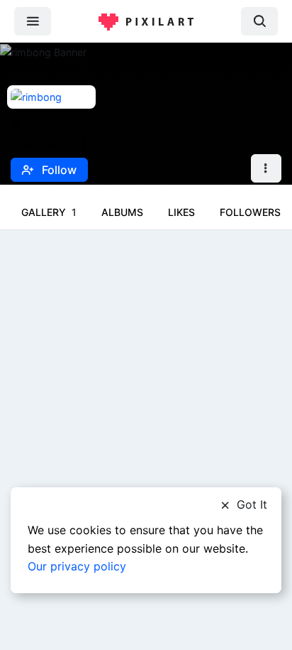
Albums (122, 212)
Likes (181, 212)
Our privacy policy (77, 566)
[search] (259, 21)
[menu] (32, 21)
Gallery (49, 212)
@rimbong (35, 123)
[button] (266, 168)
